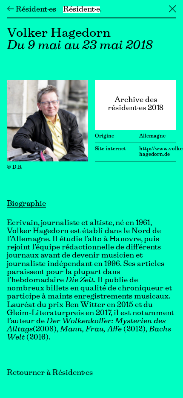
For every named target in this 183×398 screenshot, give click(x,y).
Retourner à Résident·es (50, 373)
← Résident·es (31, 9)
